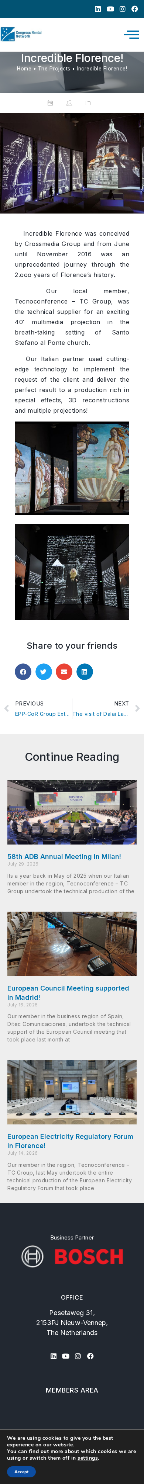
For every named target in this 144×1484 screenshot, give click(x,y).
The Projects (54, 69)
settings (88, 1458)
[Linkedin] (98, 9)
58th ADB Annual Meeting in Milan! (64, 856)
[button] (23, 671)
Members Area (72, 1390)
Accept (21, 1472)
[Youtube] (110, 9)
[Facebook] (135, 9)
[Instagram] (122, 9)
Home (24, 69)
